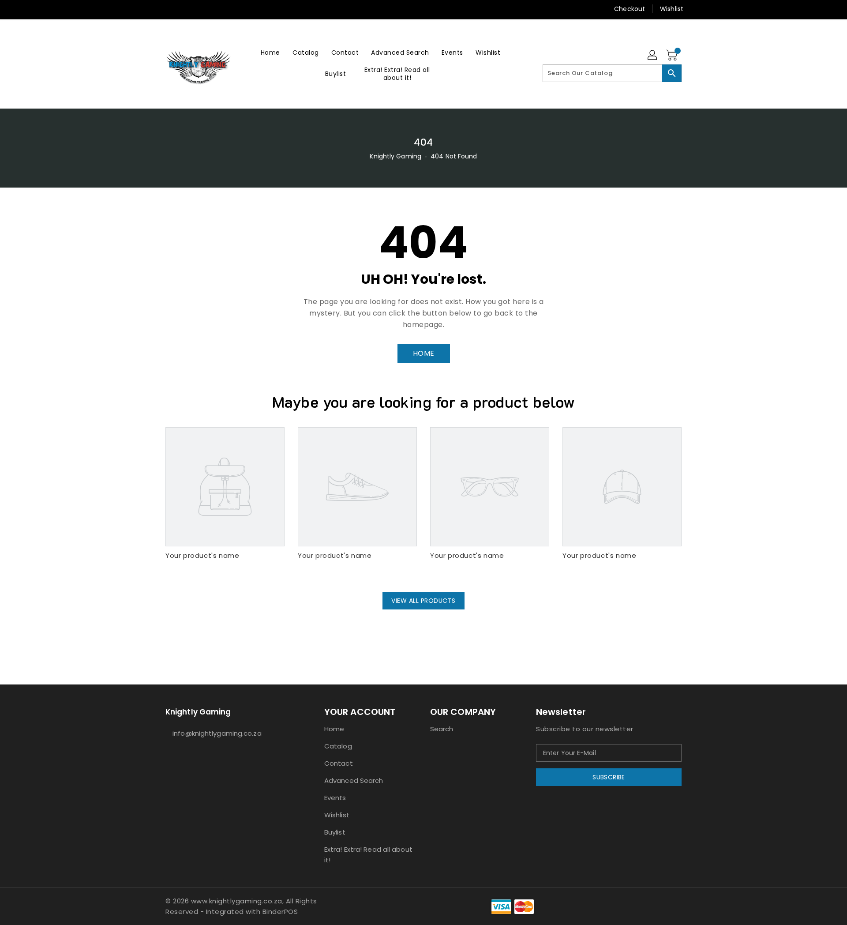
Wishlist (671, 8)
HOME (424, 353)
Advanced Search (353, 780)
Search (441, 728)
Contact (338, 763)
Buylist (334, 832)
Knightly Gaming (395, 156)
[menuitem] (270, 52)
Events (335, 797)
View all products (423, 600)
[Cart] (673, 55)
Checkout (629, 8)
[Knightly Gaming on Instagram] (169, 8)
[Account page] (653, 55)
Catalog (338, 746)
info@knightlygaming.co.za (217, 733)
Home (334, 728)
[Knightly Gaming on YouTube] (186, 8)
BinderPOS (280, 911)
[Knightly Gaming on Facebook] (153, 8)
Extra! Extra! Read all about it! (368, 855)
